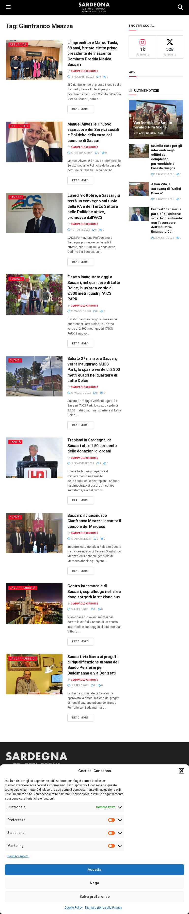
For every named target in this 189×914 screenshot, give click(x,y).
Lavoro (16, 197)
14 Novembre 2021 (82, 463)
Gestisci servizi (18, 856)
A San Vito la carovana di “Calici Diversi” (166, 188)
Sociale (16, 279)
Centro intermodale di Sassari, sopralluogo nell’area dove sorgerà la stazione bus (94, 591)
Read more (82, 109)
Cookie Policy (73, 907)
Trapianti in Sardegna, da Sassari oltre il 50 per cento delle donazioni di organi (92, 445)
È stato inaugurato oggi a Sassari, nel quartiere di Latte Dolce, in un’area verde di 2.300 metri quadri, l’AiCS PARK (93, 288)
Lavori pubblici (23, 588)
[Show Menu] (8, 7)
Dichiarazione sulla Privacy (103, 907)
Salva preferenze (94, 896)
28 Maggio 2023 (80, 311)
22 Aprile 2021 (79, 609)
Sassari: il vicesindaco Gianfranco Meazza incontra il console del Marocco (94, 521)
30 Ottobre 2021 (80, 538)
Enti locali (19, 126)
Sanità (15, 442)
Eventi (15, 360)
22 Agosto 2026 (145, 133)
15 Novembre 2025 (82, 76)
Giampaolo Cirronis (84, 71)
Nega (94, 883)
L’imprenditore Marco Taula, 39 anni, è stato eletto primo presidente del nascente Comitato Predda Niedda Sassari (92, 53)
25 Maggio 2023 (80, 393)
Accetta (94, 869)
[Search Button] (180, 7)
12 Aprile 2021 (79, 685)
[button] (181, 770)
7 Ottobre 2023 (80, 229)
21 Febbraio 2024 (81, 153)
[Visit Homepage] (94, 7)
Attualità (18, 44)
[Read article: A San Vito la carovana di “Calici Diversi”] (139, 189)
